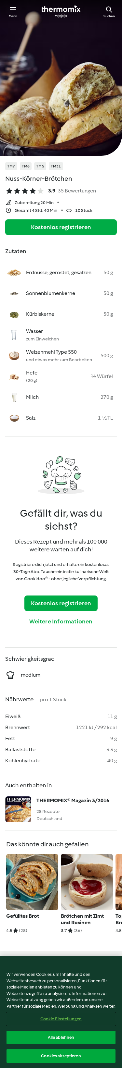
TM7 (11, 166)
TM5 (40, 166)
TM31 (56, 166)
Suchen (109, 16)
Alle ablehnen (61, 1037)
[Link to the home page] (61, 11)
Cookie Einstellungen (61, 1018)
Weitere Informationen (60, 621)
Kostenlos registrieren (61, 227)
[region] (61, 1012)
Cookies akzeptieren (61, 1055)
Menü (13, 16)
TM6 (26, 166)
